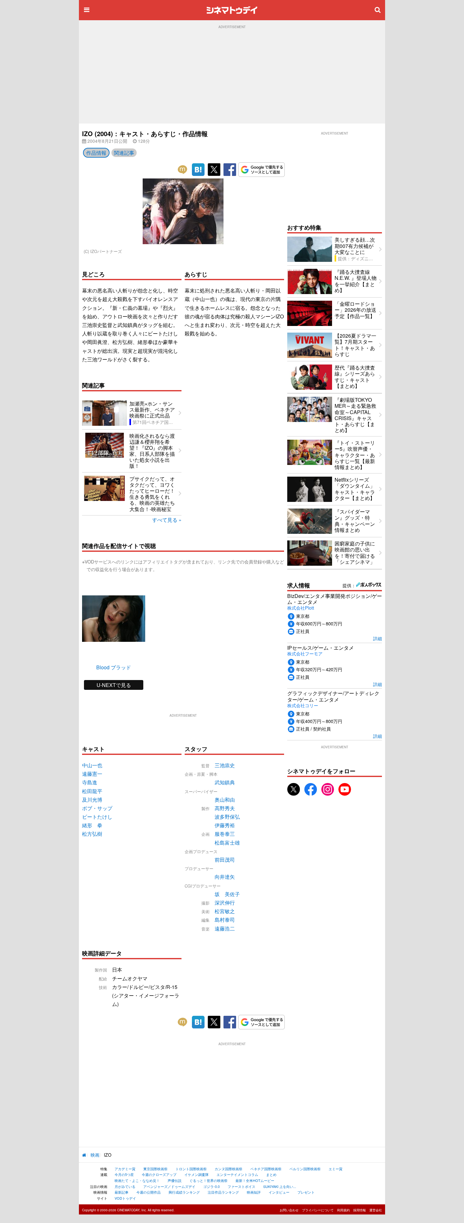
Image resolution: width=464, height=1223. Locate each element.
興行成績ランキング (184, 1192)
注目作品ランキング (223, 1192)
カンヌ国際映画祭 (228, 1168)
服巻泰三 (225, 833)
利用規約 (343, 1210)
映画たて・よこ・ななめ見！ (137, 1180)
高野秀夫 (225, 808)
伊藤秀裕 (225, 825)
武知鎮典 (225, 782)
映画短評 (254, 1192)
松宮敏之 (225, 911)
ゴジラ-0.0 (211, 1186)
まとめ (271, 1174)
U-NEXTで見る (114, 685)
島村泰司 (225, 919)
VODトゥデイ (125, 1198)
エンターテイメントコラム (237, 1174)
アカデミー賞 (125, 1168)
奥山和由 (225, 799)
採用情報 (359, 1210)
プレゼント (306, 1192)
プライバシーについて (318, 1210)
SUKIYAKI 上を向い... (279, 1186)
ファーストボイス (241, 1186)
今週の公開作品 (148, 1192)
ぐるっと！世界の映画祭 (208, 1180)
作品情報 (96, 152)
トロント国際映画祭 (191, 1168)
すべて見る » (166, 519)
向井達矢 (225, 876)
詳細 (377, 638)
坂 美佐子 (227, 894)
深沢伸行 (225, 902)
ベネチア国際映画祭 (266, 1168)
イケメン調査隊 (196, 1174)
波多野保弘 (227, 816)
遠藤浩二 (225, 928)
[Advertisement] (232, 76)
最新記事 (121, 1192)
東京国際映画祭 (155, 1168)
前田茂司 (225, 859)
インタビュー (279, 1192)
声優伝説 (174, 1180)
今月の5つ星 (124, 1174)
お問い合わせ (289, 1210)
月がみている (125, 1186)
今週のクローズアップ (159, 1174)
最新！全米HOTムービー (254, 1180)
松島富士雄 (227, 842)
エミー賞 (335, 1168)
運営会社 (375, 1210)
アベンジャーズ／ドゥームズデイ (169, 1186)
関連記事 (124, 152)
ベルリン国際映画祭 (305, 1168)
